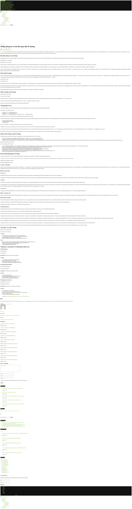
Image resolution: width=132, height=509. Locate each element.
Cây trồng (4, 16)
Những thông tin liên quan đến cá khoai (8, 343)
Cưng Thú (1, 311)
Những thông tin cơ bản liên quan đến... (8, 351)
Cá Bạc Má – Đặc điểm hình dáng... (8, 335)
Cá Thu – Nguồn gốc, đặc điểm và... (8, 327)
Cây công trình (7, 21)
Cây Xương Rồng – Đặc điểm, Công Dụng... (7, 9)
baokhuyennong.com (22, 301)
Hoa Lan (4, 468)
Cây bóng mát (7, 18)
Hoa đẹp (3, 15)
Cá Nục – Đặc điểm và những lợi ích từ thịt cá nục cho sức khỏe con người (14, 447)
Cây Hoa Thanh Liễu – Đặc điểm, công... (7, 5)
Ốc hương (2, 303)
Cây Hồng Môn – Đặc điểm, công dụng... (7, 4)
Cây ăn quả (6, 17)
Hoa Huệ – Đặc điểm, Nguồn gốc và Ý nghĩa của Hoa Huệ (11, 438)
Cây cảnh (6, 20)
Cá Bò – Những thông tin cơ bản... (7, 339)
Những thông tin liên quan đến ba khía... (9, 347)
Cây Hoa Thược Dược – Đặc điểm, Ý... (6, 3)
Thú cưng (4, 13)
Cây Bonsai (6, 19)
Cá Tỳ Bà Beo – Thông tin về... (5, 2)
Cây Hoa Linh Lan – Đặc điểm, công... (6, 1)
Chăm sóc (4, 23)
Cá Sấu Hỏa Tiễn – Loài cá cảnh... (7, 323)
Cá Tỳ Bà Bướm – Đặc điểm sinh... (6, 6)
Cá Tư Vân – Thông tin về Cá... (5, 8)
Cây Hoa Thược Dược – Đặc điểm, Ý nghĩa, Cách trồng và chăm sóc (13, 424)
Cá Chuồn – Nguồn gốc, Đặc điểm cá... (8, 331)
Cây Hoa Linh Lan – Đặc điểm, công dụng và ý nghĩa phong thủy (12, 388)
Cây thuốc (4, 22)
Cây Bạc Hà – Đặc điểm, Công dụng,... (6, 7)
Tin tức (4, 471)
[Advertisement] (66, 33)
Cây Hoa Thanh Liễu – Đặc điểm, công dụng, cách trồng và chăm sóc (13, 403)
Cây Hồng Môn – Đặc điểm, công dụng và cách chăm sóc (11, 425)
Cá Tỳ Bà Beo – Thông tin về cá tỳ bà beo (8, 392)
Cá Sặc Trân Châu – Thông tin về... (6, 10)
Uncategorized (5, 472)
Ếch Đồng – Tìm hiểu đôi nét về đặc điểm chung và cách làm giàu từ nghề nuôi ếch (15, 433)
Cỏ (3, 466)
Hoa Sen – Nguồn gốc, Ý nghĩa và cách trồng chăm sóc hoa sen (12, 452)
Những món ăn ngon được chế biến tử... (8, 355)
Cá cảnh (3, 14)
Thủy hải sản (5, 470)
